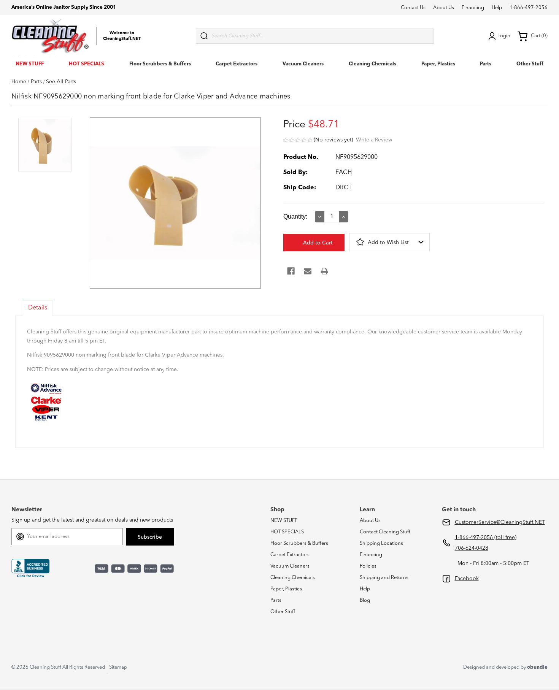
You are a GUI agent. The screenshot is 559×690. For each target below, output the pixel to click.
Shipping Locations (381, 543)
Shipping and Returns (384, 577)
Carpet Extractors (236, 64)
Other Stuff (529, 64)
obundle (537, 667)
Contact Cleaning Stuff (385, 532)
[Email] (307, 271)
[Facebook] (291, 271)
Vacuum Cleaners (303, 64)
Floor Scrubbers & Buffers (160, 64)
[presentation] (45, 145)
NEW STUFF (30, 64)
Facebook (467, 578)
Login (503, 35)
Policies (368, 566)
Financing (473, 7)
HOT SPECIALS (86, 64)
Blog (365, 600)
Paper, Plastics (438, 64)
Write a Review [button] (374, 140)
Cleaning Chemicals (372, 64)
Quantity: (295, 216)
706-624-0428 (471, 548)
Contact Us (413, 7)
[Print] (324, 271)
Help (497, 7)
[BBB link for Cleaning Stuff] (30, 568)
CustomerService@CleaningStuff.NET (500, 522)
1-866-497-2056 (529, 7)
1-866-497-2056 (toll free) (485, 537)
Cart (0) (539, 35)
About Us (443, 7)
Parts (485, 64)
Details (37, 308)
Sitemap (118, 667)
